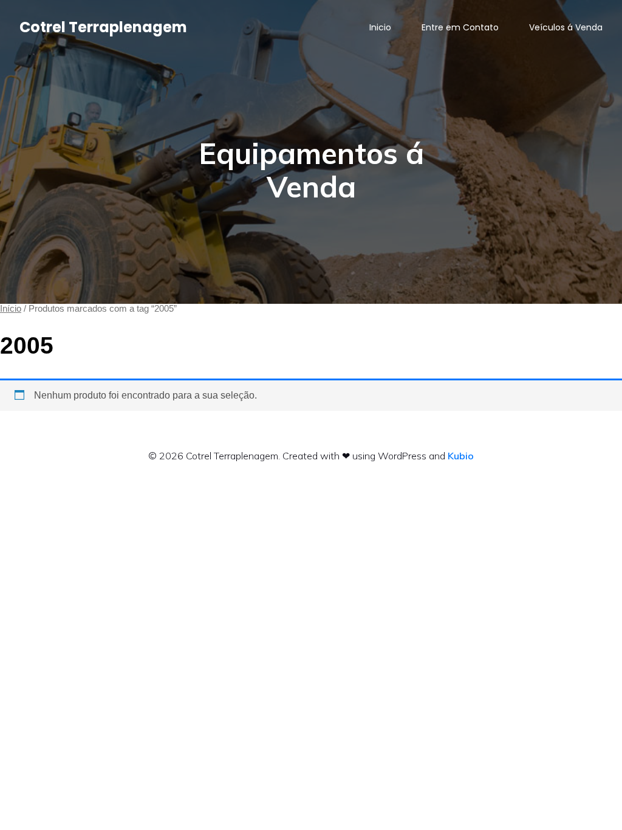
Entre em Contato (460, 27)
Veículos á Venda (566, 27)
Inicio (380, 27)
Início (10, 309)
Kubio (461, 456)
